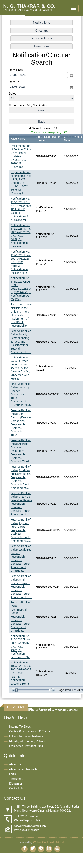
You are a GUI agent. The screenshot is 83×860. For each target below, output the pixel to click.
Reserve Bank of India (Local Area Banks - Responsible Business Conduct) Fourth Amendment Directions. (21, 558)
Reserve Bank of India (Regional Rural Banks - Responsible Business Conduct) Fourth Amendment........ (21, 530)
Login (12, 774)
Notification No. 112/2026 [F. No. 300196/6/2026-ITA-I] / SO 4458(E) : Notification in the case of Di (21, 262)
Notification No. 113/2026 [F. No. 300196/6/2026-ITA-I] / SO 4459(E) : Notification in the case (21, 235)
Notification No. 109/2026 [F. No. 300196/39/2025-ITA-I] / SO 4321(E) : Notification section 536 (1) (21, 673)
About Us (15, 764)
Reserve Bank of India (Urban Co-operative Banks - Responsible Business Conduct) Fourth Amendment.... (21, 503)
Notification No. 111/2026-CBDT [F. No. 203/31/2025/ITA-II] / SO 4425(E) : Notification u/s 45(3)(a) (21, 288)
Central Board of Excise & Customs (31, 731)
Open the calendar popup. (71, 76)
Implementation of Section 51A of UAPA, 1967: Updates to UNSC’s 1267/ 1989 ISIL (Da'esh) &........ (21, 182)
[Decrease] (14, 690)
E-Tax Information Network (26, 736)
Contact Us (16, 788)
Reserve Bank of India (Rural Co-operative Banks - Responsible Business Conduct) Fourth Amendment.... (21, 477)
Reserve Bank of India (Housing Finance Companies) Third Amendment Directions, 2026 (21, 394)
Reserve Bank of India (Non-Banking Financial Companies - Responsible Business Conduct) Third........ (21, 422)
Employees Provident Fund (26, 746)
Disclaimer (15, 783)
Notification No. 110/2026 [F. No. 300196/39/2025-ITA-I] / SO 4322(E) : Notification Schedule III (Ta (21, 646)
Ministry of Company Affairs (27, 741)
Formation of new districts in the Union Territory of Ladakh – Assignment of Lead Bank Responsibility (21, 315)
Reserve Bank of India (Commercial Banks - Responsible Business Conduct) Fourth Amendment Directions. (21, 617)
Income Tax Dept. (20, 726)
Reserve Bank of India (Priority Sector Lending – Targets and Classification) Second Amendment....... (21, 341)
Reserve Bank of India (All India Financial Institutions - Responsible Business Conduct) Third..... (21, 450)
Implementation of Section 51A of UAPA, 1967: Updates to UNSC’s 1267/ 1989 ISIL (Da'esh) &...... (21, 156)
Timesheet (16, 779)
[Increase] (53, 690)
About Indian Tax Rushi (23, 769)
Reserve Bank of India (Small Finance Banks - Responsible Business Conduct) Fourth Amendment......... (21, 586)
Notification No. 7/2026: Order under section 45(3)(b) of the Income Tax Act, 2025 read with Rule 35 (20, 368)
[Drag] (17, 690)
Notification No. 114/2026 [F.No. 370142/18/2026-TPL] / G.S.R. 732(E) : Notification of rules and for (21, 209)
